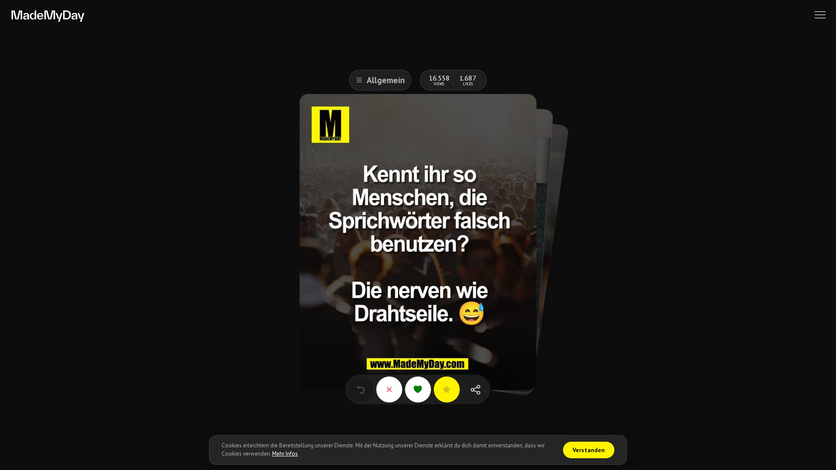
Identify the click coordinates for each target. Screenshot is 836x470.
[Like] (418, 389)
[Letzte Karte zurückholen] (360, 389)
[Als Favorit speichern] (447, 389)
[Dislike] (389, 389)
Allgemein (386, 80)
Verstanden (589, 450)
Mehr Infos (285, 453)
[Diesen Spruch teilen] (475, 389)
